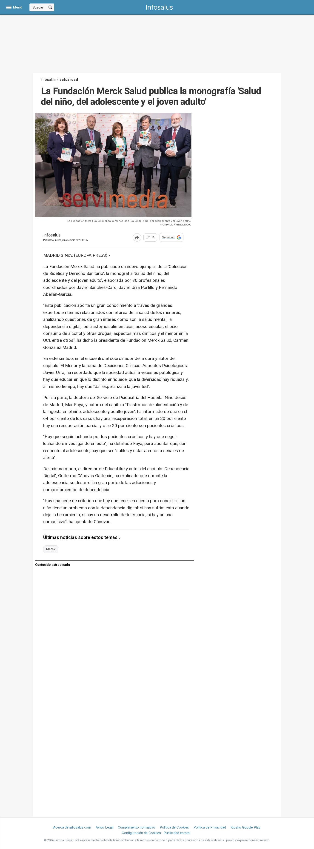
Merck (50, 549)
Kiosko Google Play (245, 827)
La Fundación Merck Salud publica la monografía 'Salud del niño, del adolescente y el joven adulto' (129, 221)
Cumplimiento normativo (136, 827)
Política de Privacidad (210, 827)
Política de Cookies (174, 827)
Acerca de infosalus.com (72, 827)
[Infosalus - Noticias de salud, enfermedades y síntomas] (159, 7)
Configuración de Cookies (141, 832)
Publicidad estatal (177, 832)
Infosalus (52, 235)
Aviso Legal (104, 827)
